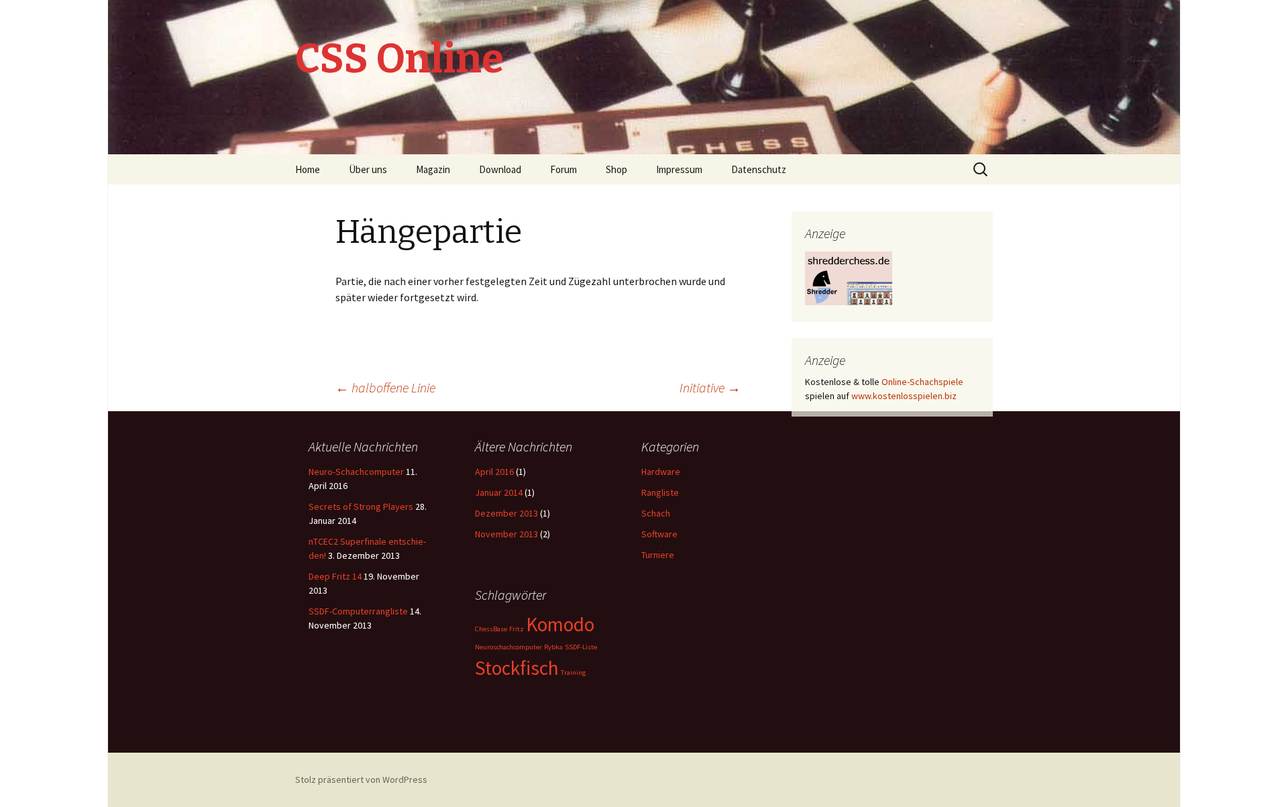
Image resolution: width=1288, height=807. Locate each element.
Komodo (560, 624)
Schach (655, 513)
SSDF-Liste (581, 647)
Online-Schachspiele (922, 382)
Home (307, 169)
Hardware (660, 472)
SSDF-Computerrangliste (358, 611)
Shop (616, 169)
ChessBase (491, 629)
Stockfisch (517, 667)
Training (573, 672)
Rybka (553, 647)
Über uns (368, 169)
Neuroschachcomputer (508, 647)
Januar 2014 (499, 492)
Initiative (710, 387)
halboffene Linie (385, 387)
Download (500, 169)
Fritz (516, 629)
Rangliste (660, 492)
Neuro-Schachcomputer (356, 472)
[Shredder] (848, 277)
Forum (563, 169)
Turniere (657, 555)
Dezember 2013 (506, 513)
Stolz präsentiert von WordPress (361, 779)
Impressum (679, 169)
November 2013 (506, 534)
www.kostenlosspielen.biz (904, 396)
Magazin (433, 169)
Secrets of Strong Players (361, 506)
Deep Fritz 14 (335, 576)
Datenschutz (758, 169)
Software (659, 534)
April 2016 (494, 472)
